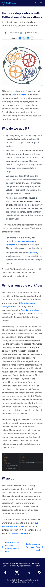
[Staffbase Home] (9, 3)
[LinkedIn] (28, 572)
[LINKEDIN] (28, 38)
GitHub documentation (19, 533)
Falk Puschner (13, 33)
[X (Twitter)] (16, 572)
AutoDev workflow (30, 310)
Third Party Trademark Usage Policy (24, 566)
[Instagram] (39, 572)
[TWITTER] (24, 38)
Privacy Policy (9, 563)
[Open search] (35, 3)
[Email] (32, 38)
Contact (27, 563)
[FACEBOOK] (20, 38)
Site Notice (19, 563)
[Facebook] (5, 572)
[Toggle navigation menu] (40, 3)
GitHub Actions (19, 94)
